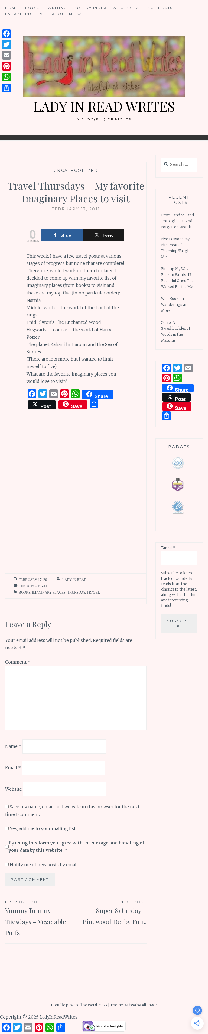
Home (11, 8)
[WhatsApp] (6, 77)
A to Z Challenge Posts (143, 8)
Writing (57, 8)
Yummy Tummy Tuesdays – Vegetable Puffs (35, 918)
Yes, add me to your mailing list (42, 828)
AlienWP (149, 1005)
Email (13, 767)
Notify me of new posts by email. (44, 864)
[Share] (6, 87)
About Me (64, 14)
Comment (17, 662)
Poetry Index (90, 8)
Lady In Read (74, 579)
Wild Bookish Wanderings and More (175, 304)
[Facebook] (6, 33)
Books (33, 8)
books (24, 592)
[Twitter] (6, 44)
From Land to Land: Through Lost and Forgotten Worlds (178, 221)
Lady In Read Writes (104, 106)
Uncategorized (76, 170)
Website (13, 789)
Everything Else (25, 14)
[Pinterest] (6, 66)
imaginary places (49, 592)
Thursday (76, 592)
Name (13, 746)
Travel (93, 592)
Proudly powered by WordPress (79, 1005)
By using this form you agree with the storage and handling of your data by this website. (76, 846)
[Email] (6, 55)
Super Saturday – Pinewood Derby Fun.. (115, 913)
